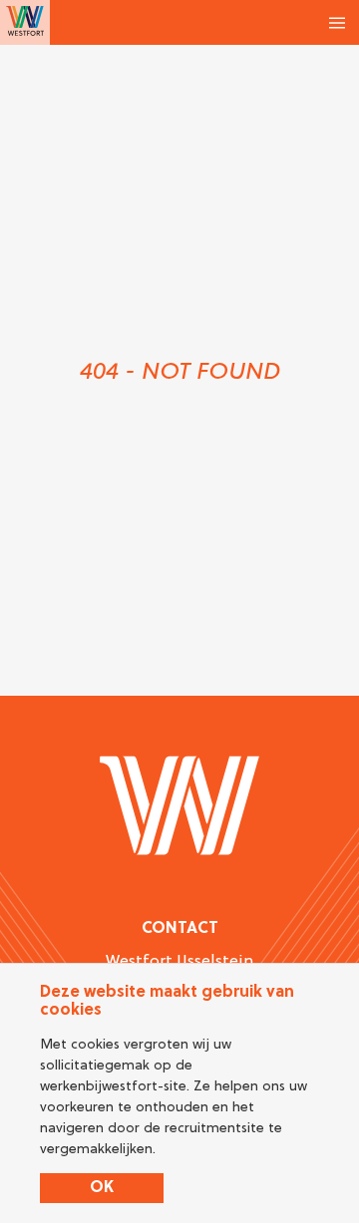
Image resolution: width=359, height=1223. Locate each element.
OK (102, 1188)
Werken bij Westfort (25, 22)
